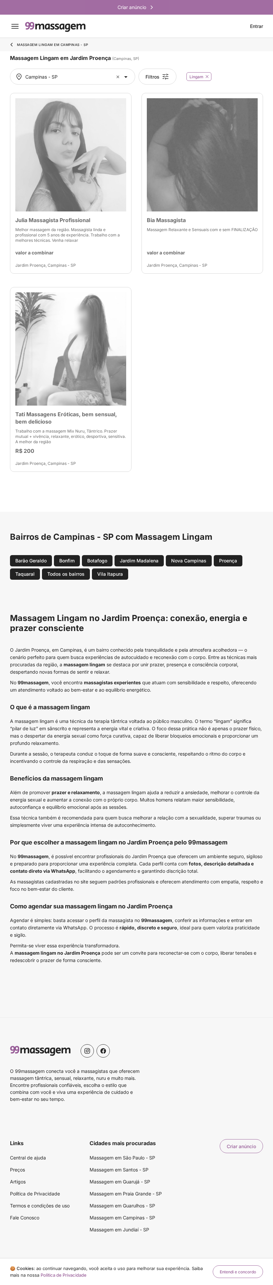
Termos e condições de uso (40, 1205)
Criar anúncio (241, 1146)
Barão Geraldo (31, 560)
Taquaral (25, 574)
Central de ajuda (28, 1157)
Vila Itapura (110, 574)
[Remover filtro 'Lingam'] (207, 76)
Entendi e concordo (238, 1271)
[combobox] (71, 77)
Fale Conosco (24, 1217)
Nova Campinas (188, 560)
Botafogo (97, 560)
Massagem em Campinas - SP (122, 1217)
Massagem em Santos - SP (119, 1169)
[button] (119, 76)
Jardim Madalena (139, 560)
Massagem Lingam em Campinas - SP (52, 45)
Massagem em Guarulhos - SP (122, 1205)
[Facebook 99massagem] (103, 1051)
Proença (228, 560)
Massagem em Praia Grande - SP (126, 1193)
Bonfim (67, 560)
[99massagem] (55, 26)
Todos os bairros (66, 574)
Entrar (256, 26)
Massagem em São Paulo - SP (122, 1157)
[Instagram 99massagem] (87, 1051)
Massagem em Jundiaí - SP (119, 1229)
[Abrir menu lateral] (15, 26)
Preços (17, 1169)
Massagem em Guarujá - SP (120, 1181)
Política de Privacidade (35, 1193)
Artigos (18, 1181)
